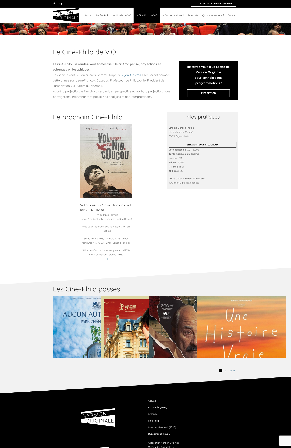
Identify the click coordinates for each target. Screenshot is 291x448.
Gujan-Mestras (131, 75)
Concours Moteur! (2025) (162, 427)
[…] (106, 258)
